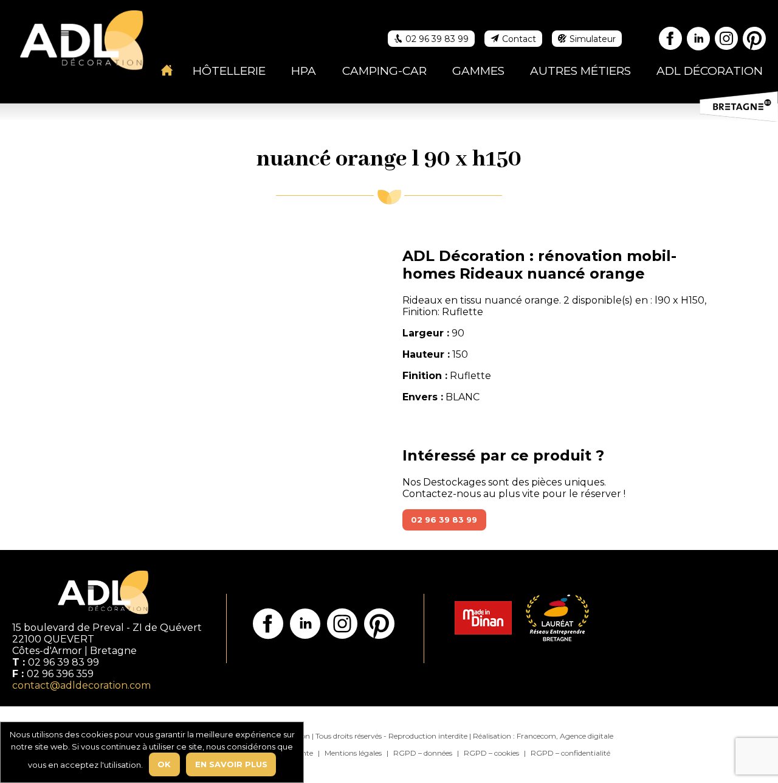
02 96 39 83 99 (444, 519)
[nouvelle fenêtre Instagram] (727, 40)
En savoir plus (231, 764)
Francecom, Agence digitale (565, 735)
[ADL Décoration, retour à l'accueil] (81, 38)
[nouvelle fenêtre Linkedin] (699, 40)
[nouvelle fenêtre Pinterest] (755, 40)
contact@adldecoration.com (81, 685)
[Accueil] (167, 69)
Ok (164, 764)
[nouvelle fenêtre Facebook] (671, 40)
